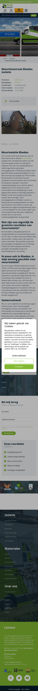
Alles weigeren (19, 361)
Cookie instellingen (19, 355)
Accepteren (19, 366)
